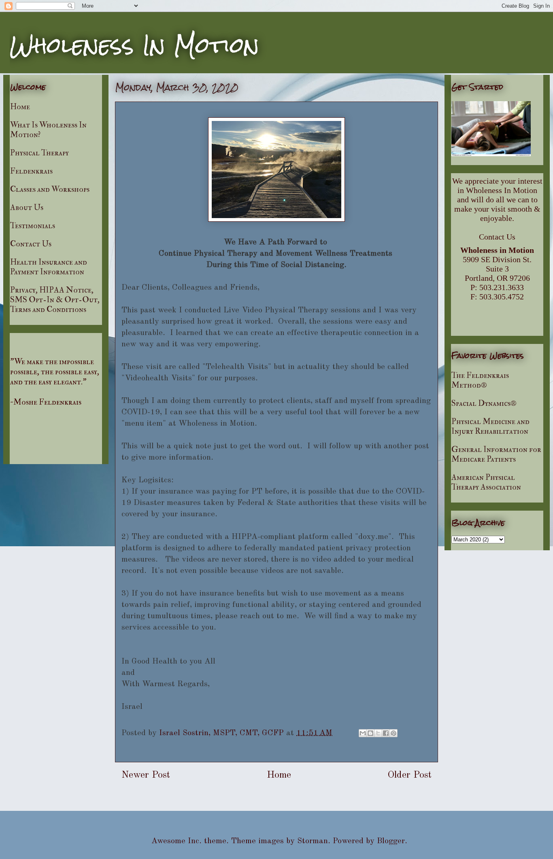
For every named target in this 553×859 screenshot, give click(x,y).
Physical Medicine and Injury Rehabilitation (490, 426)
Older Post (409, 775)
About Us (26, 207)
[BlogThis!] (370, 733)
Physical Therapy (39, 153)
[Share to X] (378, 733)
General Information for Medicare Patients (496, 454)
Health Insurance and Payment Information (48, 267)
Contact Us (30, 244)
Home (279, 775)
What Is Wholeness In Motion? (48, 130)
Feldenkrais (31, 171)
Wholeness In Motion (134, 45)
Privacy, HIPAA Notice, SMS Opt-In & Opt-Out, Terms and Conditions (55, 299)
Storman (312, 841)
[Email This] (363, 733)
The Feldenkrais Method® (480, 380)
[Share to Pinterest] (393, 733)
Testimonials (32, 226)
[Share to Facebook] (386, 733)
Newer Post (145, 775)
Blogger (391, 841)
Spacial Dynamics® (484, 403)
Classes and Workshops (49, 189)
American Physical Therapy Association (486, 482)
